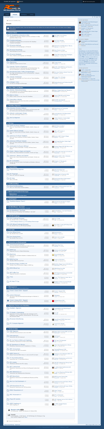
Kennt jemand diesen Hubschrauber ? (62, 178)
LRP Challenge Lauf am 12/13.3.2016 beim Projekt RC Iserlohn (68, 399)
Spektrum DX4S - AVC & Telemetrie (62, 156)
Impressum (17, 424)
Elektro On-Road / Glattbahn (17, 125)
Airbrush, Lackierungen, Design (18, 113)
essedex (56, 83)
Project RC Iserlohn (15, 399)
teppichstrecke (82, 63)
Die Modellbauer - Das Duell (16, 206)
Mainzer (55, 109)
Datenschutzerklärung (9, 424)
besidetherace (92, 53)
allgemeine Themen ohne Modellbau (19, 305)
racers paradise (82, 60)
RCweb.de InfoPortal (15, 45)
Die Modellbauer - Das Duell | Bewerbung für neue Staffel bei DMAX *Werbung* (71, 210)
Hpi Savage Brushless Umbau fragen (62, 141)
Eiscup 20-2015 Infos (59, 254)
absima (93, 52)
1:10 (86, 50)
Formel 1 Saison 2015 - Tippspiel (19, 300)
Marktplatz (24, 14)
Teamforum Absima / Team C (17, 201)
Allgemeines (13, 62)
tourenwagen (88, 63)
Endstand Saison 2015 (59, 300)
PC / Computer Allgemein (16, 323)
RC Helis (12, 178)
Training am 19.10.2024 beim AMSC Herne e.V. (64, 353)
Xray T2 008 (57, 218)
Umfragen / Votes (14, 82)
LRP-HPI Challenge (14, 216)
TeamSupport (12, 199)
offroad (91, 58)
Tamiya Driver (57, 41)
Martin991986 (56, 152)
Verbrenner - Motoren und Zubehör (19, 155)
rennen (92, 60)
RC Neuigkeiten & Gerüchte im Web (19, 35)
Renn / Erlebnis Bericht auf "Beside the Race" (64, 90)
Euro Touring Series (15, 236)
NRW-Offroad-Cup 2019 (59, 268)
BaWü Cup (13, 249)
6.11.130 (56, 312)
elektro (87, 54)
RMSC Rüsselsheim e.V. (16, 390)
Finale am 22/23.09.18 (59, 259)
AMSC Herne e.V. (14, 353)
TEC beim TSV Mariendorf (60, 340)
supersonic (56, 47)
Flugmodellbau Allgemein (17, 169)
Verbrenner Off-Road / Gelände (18, 141)
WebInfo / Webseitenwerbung (18, 90)
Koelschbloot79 (57, 283)
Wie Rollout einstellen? (59, 126)
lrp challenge (86, 56)
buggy (80, 54)
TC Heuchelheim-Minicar (16, 358)
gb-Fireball (56, 337)
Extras (31, 14)
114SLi (55, 132)
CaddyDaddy (56, 175)
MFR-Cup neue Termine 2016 (60, 376)
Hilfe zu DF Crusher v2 (59, 131)
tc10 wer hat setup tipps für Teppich (62, 201)
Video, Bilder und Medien (16, 87)
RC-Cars (11, 123)
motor (94, 56)
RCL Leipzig (13, 362)
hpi (93, 54)
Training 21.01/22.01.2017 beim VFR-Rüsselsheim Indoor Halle (68, 386)
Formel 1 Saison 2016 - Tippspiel (19, 290)
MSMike (55, 255)
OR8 (84, 52)
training (92, 63)
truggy (80, 64)
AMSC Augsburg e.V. (15, 403)
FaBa (55, 391)
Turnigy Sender (57, 62)
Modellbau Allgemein (15, 105)
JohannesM (56, 187)
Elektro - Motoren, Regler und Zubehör (20, 151)
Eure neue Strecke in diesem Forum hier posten (65, 72)
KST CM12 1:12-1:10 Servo (60, 35)
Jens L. (55, 396)
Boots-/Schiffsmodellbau (16, 186)
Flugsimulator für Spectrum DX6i (61, 174)
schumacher (81, 61)
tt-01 (82, 64)
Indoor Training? (58, 390)
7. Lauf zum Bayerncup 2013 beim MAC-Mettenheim (66, 372)
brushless (97, 53)
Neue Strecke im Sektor (59, 50)
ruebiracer (56, 278)
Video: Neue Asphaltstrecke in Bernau (62, 345)
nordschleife (81, 58)
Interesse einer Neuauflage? (60, 250)
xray (84, 64)
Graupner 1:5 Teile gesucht (60, 161)
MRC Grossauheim (15, 349)
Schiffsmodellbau (14, 183)
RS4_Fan (56, 359)
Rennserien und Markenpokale (17, 242)
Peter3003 (56, 251)
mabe (55, 341)
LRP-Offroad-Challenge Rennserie (19, 224)
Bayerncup (13, 254)
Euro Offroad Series (15, 232)
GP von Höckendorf (58, 395)
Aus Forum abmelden (59, 40)
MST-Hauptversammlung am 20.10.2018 (63, 273)
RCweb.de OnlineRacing (16, 319)
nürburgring (86, 58)
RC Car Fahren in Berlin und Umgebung (21, 340)
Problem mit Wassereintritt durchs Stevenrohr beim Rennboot (67, 186)
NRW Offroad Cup (15, 268)
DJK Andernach (14, 335)
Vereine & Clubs (13, 329)
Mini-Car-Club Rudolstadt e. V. (18, 381)
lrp (83, 57)
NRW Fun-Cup (14, 259)
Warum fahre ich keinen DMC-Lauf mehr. (63, 331)
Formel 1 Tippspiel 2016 (59, 291)
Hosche (55, 233)
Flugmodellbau (13, 167)
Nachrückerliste (57, 232)
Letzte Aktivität (83, 68)
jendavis (55, 162)
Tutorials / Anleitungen (16, 77)
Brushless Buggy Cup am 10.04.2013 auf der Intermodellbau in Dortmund (70, 264)
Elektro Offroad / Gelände (16, 130)
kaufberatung (96, 54)
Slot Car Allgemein (15, 117)
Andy (55, 346)
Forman (55, 260)
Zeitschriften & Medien (16, 99)
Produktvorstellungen (15, 40)
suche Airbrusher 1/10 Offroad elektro (62, 113)
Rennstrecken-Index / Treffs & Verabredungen (22, 71)
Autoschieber (56, 147)
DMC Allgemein (14, 331)
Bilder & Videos (14, 95)
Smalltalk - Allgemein (15, 308)
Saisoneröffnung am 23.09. (60, 349)
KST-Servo (56, 36)
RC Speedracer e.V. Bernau (17, 344)
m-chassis (91, 56)
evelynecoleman (84, 78)
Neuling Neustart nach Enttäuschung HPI (63, 82)
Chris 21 (56, 301)
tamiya (86, 61)
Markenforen (13, 194)
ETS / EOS (11, 229)
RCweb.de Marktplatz (15, 54)
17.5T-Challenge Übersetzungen (32, 221)
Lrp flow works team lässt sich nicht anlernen (64, 151)
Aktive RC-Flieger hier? (59, 169)
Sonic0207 (56, 114)
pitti (55, 212)
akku (80, 53)
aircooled (56, 73)
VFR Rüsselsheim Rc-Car (17, 385)
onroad (95, 58)
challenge (84, 54)
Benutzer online (15, 409)
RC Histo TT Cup (14, 281)
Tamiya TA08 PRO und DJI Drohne (62, 95)
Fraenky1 (56, 127)
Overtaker (56, 119)
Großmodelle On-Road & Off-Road (19, 146)
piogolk (82, 74)
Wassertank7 (56, 171)
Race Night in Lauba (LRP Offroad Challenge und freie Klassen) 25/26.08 (70, 224)
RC (86, 52)
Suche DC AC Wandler (59, 323)
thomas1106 (56, 377)
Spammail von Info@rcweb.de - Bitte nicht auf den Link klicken (68, 45)
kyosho (80, 56)
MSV (82, 52)
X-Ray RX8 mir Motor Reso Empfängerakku (64, 54)
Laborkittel (56, 292)
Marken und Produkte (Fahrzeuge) (18, 191)
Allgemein (11, 59)
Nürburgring (56, 295)
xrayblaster (56, 51)
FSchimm (56, 387)
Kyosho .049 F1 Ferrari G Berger (61, 136)
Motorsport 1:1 (13, 287)
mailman (55, 202)
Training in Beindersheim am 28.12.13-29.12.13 (64, 358)
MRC (80, 52)
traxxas (95, 63)
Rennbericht (89, 52)
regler (87, 60)
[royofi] (80, 70)
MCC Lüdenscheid (15, 366)
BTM (93, 50)
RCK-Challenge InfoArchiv (17, 221)
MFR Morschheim (14, 376)
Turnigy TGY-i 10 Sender (59, 77)
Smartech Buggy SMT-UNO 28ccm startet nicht (64, 146)
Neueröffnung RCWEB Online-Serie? (62, 319)
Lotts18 (55, 296)
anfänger (82, 53)
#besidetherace (82, 50)
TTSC (11, 277)
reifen (90, 60)
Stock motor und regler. (59, 237)
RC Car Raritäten (14, 160)
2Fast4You (56, 314)
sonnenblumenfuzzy (58, 101)
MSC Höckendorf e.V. (15, 394)
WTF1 (55, 238)
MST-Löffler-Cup (14, 272)
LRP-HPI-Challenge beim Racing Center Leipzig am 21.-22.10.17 (68, 362)
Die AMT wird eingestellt (59, 99)
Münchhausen (57, 179)
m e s (55, 269)
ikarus (26, 417)
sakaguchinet (56, 350)
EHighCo (56, 368)
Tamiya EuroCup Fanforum (17, 244)
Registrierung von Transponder (61, 108)
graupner (91, 54)
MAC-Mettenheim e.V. (16, 371)
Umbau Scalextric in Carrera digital (62, 118)
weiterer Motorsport (15, 295)
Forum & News (13, 32)
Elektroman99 (57, 68)
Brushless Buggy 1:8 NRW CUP (18, 263)
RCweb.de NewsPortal (16, 50)
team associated (91, 61)
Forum (15, 14)
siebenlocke (56, 55)
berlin (88, 53)
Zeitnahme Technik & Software (18, 108)
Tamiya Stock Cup (58, 245)
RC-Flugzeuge (14, 173)
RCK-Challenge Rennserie (17, 218)
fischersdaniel (57, 274)
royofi (55, 309)
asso (86, 53)
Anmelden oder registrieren (10, 1)
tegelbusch (56, 63)
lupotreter (56, 137)
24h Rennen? (57, 336)
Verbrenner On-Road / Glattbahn (18, 135)
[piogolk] (80, 75)
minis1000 (56, 246)
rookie (95, 60)
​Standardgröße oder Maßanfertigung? (62, 308)
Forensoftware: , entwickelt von (52, 427)
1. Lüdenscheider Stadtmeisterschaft (62, 367)
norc (97, 56)
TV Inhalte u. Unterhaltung (17, 312)
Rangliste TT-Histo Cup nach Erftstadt (62, 281)
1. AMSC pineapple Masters (60, 403)
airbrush (97, 52)
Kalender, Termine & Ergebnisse (18, 66)
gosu (55, 405)
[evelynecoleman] (80, 79)
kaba (55, 400)
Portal (7, 14)
